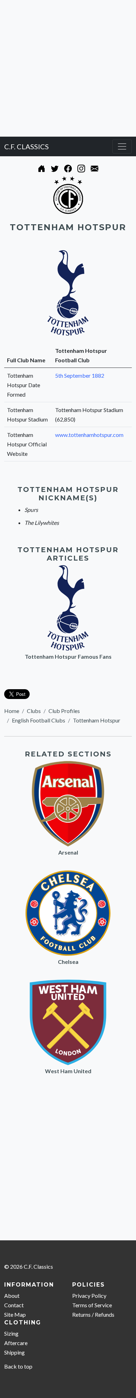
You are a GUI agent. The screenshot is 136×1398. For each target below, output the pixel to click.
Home (11, 710)
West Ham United (68, 1071)
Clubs (34, 710)
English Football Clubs (38, 720)
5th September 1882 (79, 375)
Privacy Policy (89, 1295)
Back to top (18, 1366)
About (12, 1295)
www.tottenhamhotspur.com (89, 434)
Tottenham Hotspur (96, 720)
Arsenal (68, 852)
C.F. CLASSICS (26, 146)
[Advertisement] (68, 68)
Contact (14, 1305)
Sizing (11, 1333)
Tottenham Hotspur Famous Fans (68, 656)
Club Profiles (64, 710)
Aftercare (16, 1342)
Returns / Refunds (93, 1314)
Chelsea (68, 961)
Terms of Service (92, 1305)
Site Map (15, 1314)
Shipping (14, 1352)
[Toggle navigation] (122, 146)
